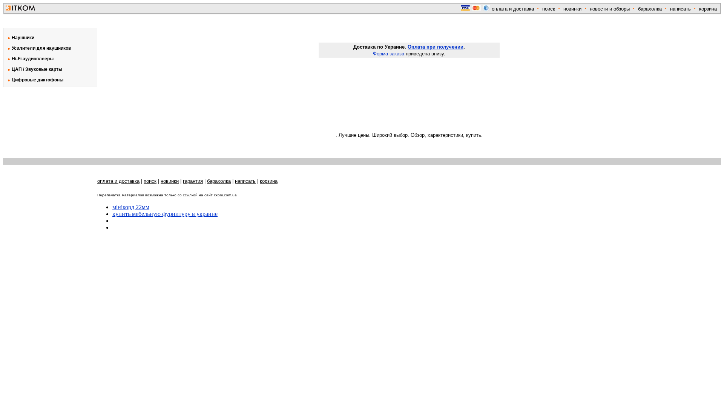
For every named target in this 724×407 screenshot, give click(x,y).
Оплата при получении (435, 47)
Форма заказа (388, 54)
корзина (269, 181)
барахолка (219, 181)
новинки (170, 181)
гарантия (193, 181)
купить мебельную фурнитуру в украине (165, 214)
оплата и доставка (118, 181)
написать (245, 181)
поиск (150, 181)
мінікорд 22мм (130, 207)
